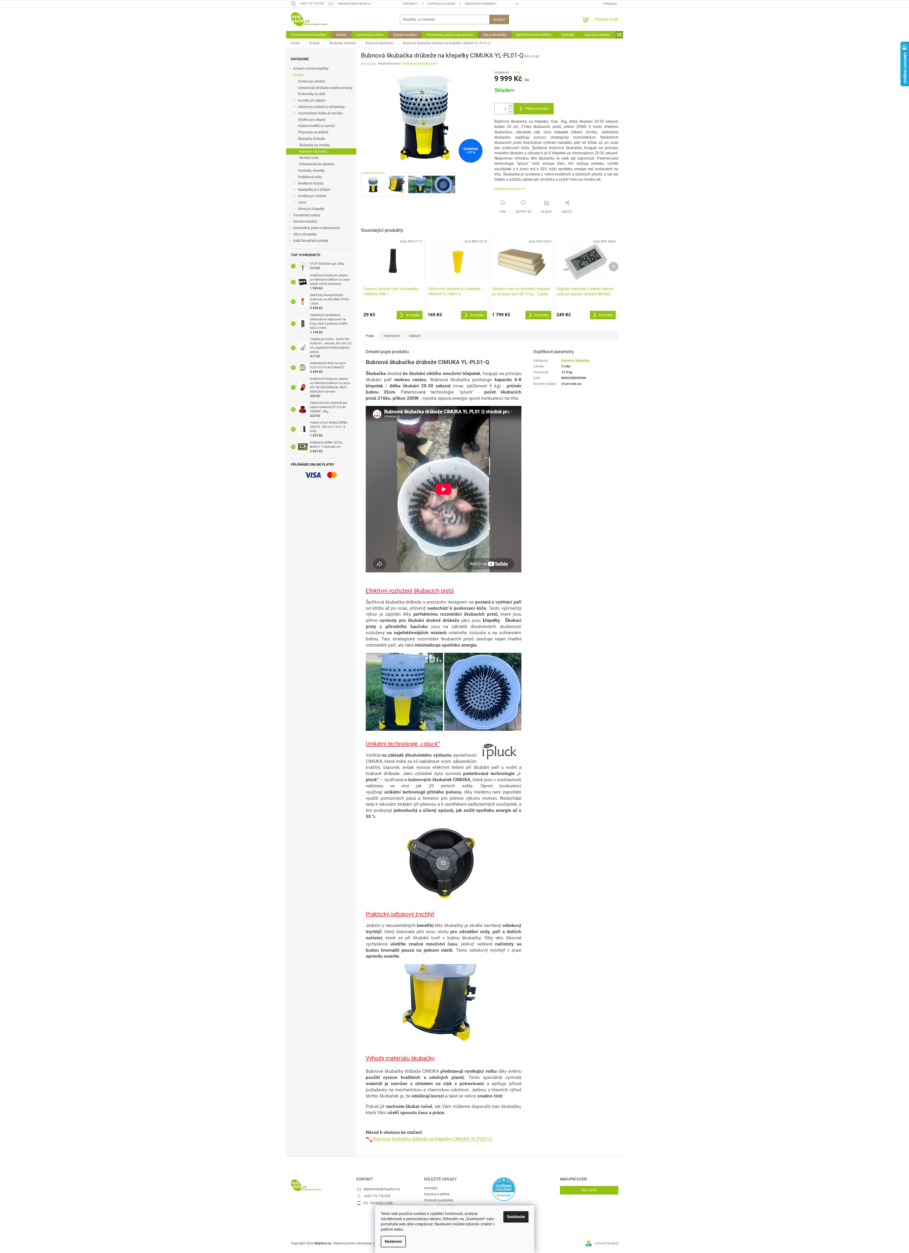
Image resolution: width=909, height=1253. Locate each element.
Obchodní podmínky (481, 3)
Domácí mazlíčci (305, 221)
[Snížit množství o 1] (511, 111)
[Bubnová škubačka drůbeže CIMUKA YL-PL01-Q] (369, 1139)
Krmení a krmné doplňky (311, 68)
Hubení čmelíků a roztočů (316, 126)
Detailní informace (507, 189)
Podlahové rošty (310, 177)
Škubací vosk (308, 158)
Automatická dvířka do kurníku (320, 113)
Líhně (302, 202)
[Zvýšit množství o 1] (511, 106)
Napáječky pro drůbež (314, 189)
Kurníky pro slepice (312, 100)
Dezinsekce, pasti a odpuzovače (316, 228)
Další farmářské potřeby (310, 241)
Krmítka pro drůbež (312, 196)
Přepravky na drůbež (313, 132)
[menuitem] (308, 35)
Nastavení (393, 1241)
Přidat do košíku (537, 109)
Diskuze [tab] (414, 336)
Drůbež (298, 75)
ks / (589, 1190)
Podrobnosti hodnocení (420, 63)
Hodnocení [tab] (391, 336)
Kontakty (410, 3)
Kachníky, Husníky (311, 170)
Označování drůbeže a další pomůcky (325, 88)
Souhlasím (516, 1216)
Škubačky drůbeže (311, 139)
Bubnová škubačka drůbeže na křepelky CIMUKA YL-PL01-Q (432, 1139)
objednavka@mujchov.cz (381, 1189)
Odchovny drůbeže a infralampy (321, 107)
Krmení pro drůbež (311, 81)
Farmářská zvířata (306, 215)
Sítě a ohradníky (305, 234)
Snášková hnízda (310, 183)
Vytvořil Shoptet (606, 1243)
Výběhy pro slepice (311, 120)
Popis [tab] (370, 336)
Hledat (499, 19)
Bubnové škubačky (313, 151)
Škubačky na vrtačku (314, 145)
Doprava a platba (441, 3)
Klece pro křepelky (311, 209)
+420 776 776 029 (376, 1196)
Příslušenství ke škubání (316, 164)
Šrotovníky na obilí (311, 94)
